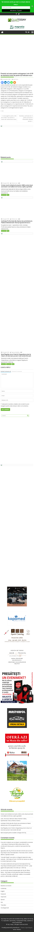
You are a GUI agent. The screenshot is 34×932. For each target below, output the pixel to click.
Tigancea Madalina (15, 352)
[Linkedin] (5, 82)
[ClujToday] (2, 32)
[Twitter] (8, 82)
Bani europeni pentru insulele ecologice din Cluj (13, 832)
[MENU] (32, 32)
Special (2, 899)
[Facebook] (2, 82)
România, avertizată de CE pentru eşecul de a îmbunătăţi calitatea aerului (26, 118)
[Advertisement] (17, 53)
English (3, 891)
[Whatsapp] (11, 82)
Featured (3, 364)
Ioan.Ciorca (15, 79)
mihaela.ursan (14, 183)
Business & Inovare (6, 885)
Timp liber (3, 905)
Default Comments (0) (6, 371)
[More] (14, 82)
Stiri (3, 111)
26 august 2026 (5, 183)
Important (4, 194)
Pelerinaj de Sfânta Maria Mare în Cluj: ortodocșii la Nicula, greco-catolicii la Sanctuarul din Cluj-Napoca (16, 846)
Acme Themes (17, 929)
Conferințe (3, 888)
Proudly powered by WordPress (10, 927)
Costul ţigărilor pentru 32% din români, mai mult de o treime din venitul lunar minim (8, 117)
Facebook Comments (17, 371)
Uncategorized (5, 908)
